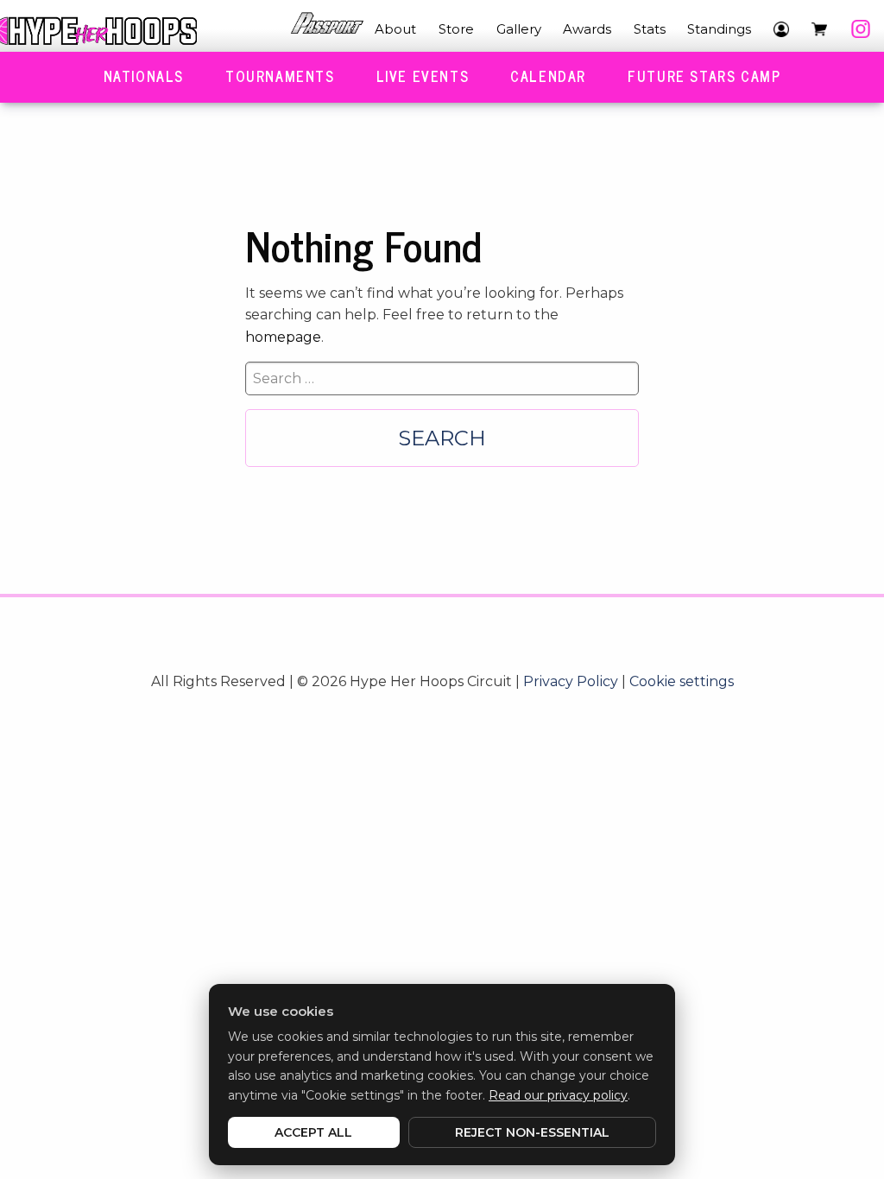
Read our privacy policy (558, 1095)
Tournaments (280, 76)
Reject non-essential (532, 1132)
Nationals (144, 76)
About (395, 29)
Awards (587, 29)
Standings (719, 29)
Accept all (313, 1132)
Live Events (423, 76)
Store (456, 29)
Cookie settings (681, 681)
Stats (650, 29)
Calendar (548, 76)
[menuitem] (327, 29)
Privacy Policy (570, 681)
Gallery (518, 29)
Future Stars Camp (704, 76)
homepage (283, 337)
